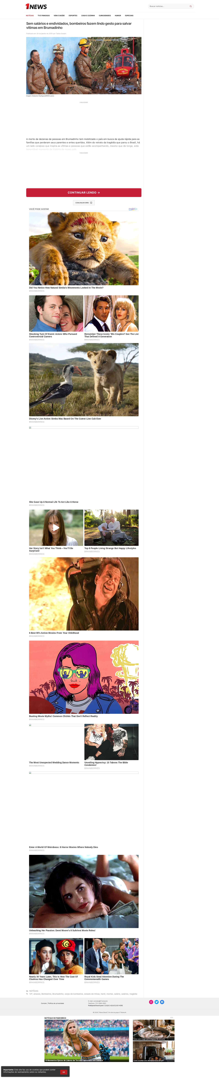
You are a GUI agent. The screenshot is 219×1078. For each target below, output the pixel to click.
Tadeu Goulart (61, 33)
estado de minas (92, 994)
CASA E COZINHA (88, 15)
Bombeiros (46, 994)
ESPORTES (73, 15)
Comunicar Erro (82, 203)
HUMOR (118, 15)
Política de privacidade (56, 1003)
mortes (110, 994)
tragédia (133, 994)
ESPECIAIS (129, 15)
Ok (64, 1072)
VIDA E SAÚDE (59, 15)
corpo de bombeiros (74, 994)
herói (103, 994)
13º (30, 994)
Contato (44, 1003)
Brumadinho (58, 994)
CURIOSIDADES (105, 15)
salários (124, 994)
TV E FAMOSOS (44, 15)
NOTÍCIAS (30, 15)
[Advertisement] (83, 119)
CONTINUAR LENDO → (84, 192)
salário (117, 994)
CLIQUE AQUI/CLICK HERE (113, 1005)
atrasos (37, 994)
